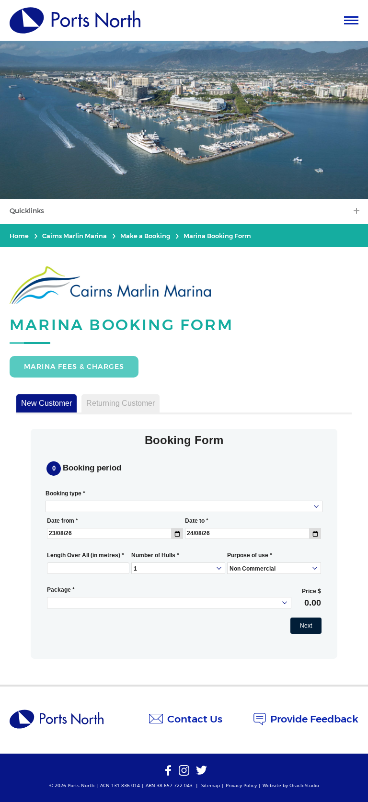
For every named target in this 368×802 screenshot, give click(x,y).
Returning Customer (120, 403)
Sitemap (210, 785)
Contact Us (194, 719)
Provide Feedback (314, 719)
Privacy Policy (241, 785)
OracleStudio (304, 785)
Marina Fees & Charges (74, 366)
